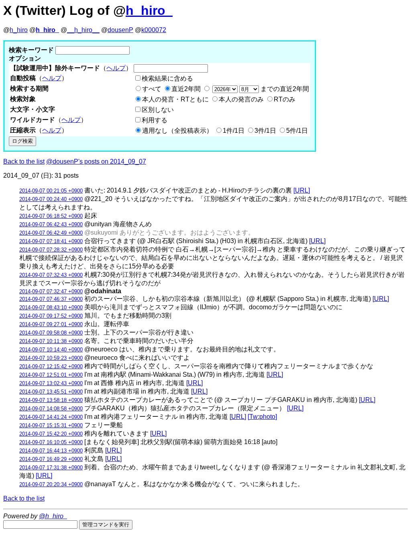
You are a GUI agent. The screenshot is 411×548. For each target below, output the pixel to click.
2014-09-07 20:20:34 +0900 (51, 484)
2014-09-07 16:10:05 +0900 (51, 442)
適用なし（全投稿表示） (177, 130)
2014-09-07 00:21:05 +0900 (51, 191)
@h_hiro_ (53, 516)
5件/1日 (297, 130)
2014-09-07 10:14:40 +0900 (51, 350)
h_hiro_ (149, 10)
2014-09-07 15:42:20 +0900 (51, 434)
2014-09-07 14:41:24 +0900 (51, 417)
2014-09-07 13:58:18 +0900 (51, 400)
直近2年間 (186, 88)
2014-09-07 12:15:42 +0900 (51, 366)
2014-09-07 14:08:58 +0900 (51, 409)
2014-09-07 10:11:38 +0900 (51, 341)
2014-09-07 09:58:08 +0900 (51, 333)
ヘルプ (116, 68)
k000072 (153, 29)
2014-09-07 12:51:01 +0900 (51, 375)
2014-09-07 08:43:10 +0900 (51, 307)
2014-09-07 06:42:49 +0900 (51, 233)
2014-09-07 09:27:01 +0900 (51, 324)
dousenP (120, 29)
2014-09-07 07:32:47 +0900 (51, 291)
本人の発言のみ (241, 99)
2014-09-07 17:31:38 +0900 (51, 468)
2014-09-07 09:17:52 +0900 (51, 316)
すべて (151, 88)
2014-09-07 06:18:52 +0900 (51, 216)
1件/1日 (233, 130)
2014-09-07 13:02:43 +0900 (51, 383)
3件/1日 (265, 130)
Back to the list (24, 161)
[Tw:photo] (262, 416)
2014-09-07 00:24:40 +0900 (51, 199)
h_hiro (19, 29)
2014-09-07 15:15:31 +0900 (51, 425)
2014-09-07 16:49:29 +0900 (51, 459)
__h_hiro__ (83, 29)
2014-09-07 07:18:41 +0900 (51, 241)
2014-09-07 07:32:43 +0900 (51, 275)
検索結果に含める (167, 78)
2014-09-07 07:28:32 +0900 (51, 250)
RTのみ (284, 99)
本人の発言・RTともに (175, 99)
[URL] (301, 190)
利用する (154, 120)
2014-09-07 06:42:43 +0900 (51, 224)
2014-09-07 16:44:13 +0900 (51, 451)
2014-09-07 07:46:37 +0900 (51, 299)
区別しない (158, 109)
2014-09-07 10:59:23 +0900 (51, 358)
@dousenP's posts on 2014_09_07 (96, 161)
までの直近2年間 (284, 88)
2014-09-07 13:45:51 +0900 (51, 392)
